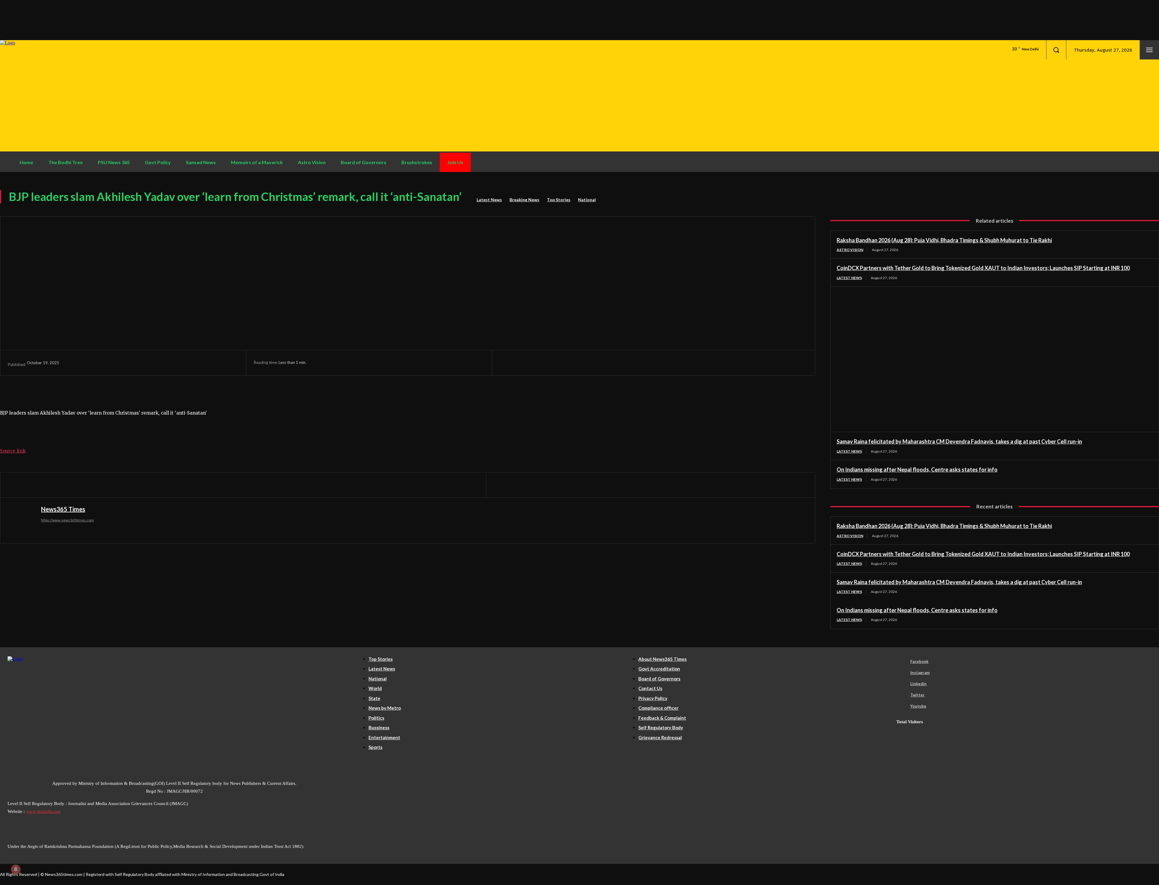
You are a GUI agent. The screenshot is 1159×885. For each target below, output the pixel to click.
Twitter (917, 694)
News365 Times (63, 509)
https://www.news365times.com (67, 520)
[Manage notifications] (16, 869)
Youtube (918, 706)
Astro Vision (850, 249)
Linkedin (918, 683)
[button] (1056, 49)
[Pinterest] (554, 363)
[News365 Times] (23, 520)
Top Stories (558, 199)
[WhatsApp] (577, 363)
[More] (599, 362)
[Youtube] (901, 706)
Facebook (919, 661)
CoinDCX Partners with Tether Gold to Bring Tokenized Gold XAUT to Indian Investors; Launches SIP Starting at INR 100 (983, 268)
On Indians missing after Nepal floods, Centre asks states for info (917, 469)
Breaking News (524, 199)
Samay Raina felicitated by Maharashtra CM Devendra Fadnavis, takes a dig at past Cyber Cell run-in (959, 441)
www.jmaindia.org (43, 811)
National (587, 199)
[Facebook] (510, 363)
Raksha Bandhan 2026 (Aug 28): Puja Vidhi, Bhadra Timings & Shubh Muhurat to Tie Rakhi (944, 240)
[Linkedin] (901, 684)
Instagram (920, 672)
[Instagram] (901, 672)
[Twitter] (532, 363)
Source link (13, 451)
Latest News (489, 199)
